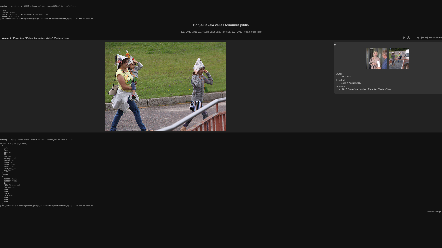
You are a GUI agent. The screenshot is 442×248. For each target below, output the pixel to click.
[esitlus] (404, 37)
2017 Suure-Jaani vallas (354, 89)
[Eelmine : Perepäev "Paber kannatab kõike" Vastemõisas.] (422, 37)
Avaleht (6, 38)
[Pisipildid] (417, 37)
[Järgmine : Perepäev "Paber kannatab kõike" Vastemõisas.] (426, 37)
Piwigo (438, 211)
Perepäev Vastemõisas (379, 89)
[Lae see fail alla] (408, 37)
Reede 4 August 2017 (350, 83)
